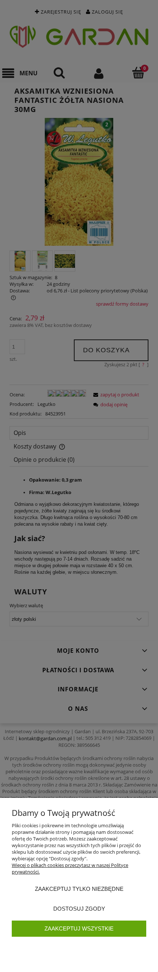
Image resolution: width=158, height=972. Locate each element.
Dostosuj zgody (79, 909)
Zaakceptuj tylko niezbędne (79, 889)
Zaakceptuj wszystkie (79, 928)
